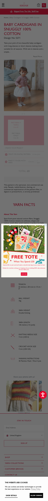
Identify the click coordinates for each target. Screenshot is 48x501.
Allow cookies (36, 495)
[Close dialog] (45, 225)
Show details (11, 495)
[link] (24, 244)
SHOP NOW (24, 274)
